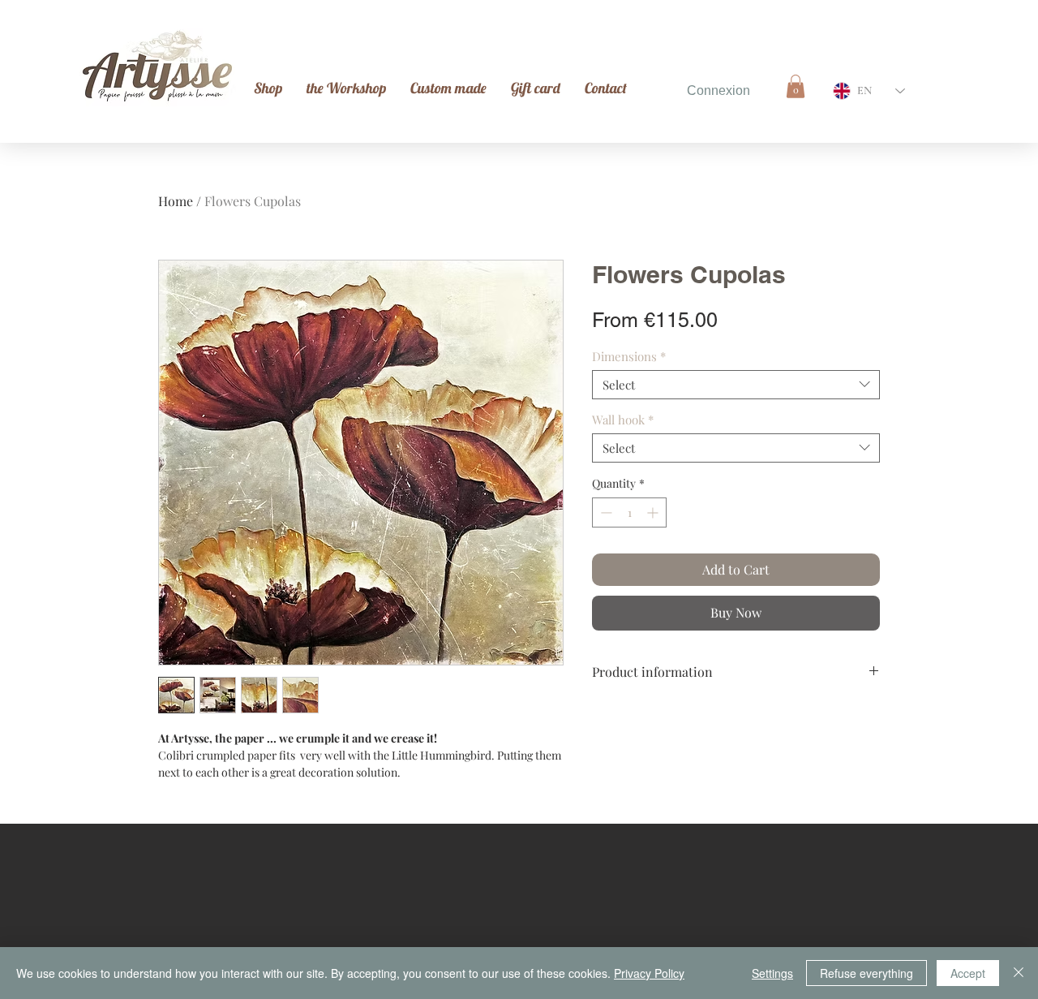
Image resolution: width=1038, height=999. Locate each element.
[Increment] (654, 512)
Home (175, 200)
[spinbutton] (629, 512)
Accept (967, 973)
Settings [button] (772, 973)
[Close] (1018, 973)
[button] (795, 86)
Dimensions (629, 356)
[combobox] (736, 384)
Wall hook (623, 419)
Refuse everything (866, 973)
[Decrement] (604, 512)
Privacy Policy (649, 973)
